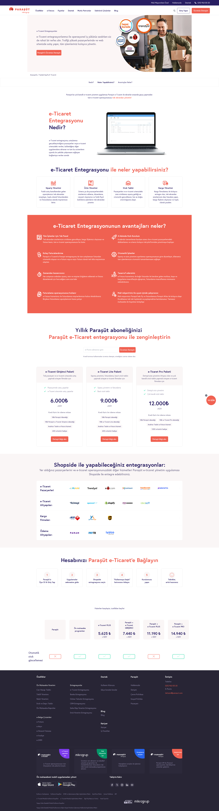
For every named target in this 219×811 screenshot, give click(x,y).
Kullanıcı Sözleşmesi (42, 794)
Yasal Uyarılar (104, 798)
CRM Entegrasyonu (77, 703)
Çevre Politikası (137, 694)
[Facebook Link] (112, 785)
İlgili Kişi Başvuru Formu (91, 798)
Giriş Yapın (183, 10)
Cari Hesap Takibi (43, 690)
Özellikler (39, 10)
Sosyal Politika (136, 699)
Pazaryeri (134, 703)
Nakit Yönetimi (42, 699)
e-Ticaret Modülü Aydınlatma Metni (71, 798)
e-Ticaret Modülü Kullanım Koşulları (47, 798)
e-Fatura (50, 10)
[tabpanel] (109, 133)
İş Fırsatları (105, 731)
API (116, 794)
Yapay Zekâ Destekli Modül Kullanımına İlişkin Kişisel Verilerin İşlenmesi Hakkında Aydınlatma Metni (66, 808)
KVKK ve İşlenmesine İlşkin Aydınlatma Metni (76, 794)
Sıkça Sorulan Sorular (109, 690)
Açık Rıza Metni (97, 794)
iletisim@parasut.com (173, 693)
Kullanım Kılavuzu (108, 685)
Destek (188, 3)
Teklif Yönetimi (42, 694)
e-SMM (39, 740)
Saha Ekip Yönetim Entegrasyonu (83, 708)
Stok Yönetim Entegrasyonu (81, 713)
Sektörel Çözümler (103, 10)
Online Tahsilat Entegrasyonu (82, 699)
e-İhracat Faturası (43, 731)
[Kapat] (206, 395)
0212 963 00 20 (204, 3)
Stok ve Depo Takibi (44, 703)
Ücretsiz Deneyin (201, 10)
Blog (116, 10)
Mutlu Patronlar (84, 10)
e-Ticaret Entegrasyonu (79, 690)
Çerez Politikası (108, 794)
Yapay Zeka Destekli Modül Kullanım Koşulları (50, 803)
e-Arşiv (39, 726)
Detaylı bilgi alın (59, 439)
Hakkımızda (176, 3)
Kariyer (103, 727)
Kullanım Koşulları (56, 794)
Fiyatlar (61, 10)
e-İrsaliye (40, 735)
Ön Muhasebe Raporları (45, 708)
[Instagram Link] (122, 785)
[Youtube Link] (132, 785)
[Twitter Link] (117, 785)
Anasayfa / (34, 75)
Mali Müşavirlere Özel (160, 3)
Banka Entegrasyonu (78, 694)
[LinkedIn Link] (127, 785)
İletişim (134, 690)
